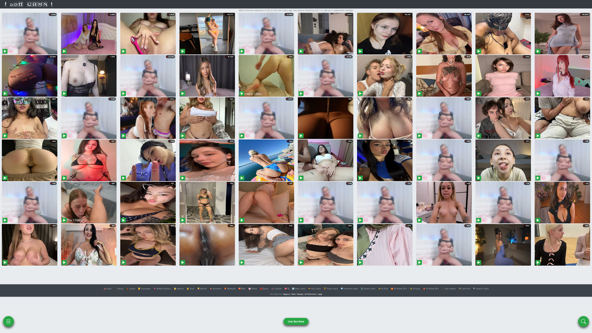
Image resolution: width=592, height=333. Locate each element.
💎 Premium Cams (349, 288)
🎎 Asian (107, 288)
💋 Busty (264, 288)
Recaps (300, 294)
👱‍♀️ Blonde (202, 288)
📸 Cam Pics (464, 288)
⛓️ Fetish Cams (368, 288)
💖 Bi (286, 288)
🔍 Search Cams (481, 288)
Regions (286, 294)
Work (294, 294)
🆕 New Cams (298, 288)
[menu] (8, 321)
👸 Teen (190, 288)
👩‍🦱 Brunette (215, 288)
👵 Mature (179, 288)
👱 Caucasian (144, 288)
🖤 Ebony (118, 288)
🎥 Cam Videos (448, 288)
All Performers (310, 294)
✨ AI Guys (415, 288)
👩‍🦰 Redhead (230, 288)
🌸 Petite (252, 288)
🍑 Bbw (242, 288)
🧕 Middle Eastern (162, 288)
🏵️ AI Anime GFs (399, 288)
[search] (583, 321)
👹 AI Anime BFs (431, 288)
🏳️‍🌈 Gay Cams (314, 288)
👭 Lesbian (276, 288)
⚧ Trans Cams (331, 288)
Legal (320, 294)
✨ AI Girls (383, 288)
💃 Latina (130, 288)
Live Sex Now (296, 321)
